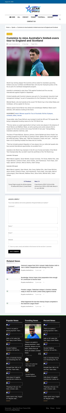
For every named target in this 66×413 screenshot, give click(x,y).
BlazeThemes (16, 410)
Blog (47, 408)
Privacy (52, 408)
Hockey (51, 16)
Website (10, 239)
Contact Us (31, 21)
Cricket (25, 17)
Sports (9, 34)
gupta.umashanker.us (14, 44)
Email (10, 233)
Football (41, 17)
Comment (11, 206)
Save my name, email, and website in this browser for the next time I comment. (31, 246)
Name (10, 226)
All (19, 17)
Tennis (34, 16)
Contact (58, 408)
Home (13, 17)
